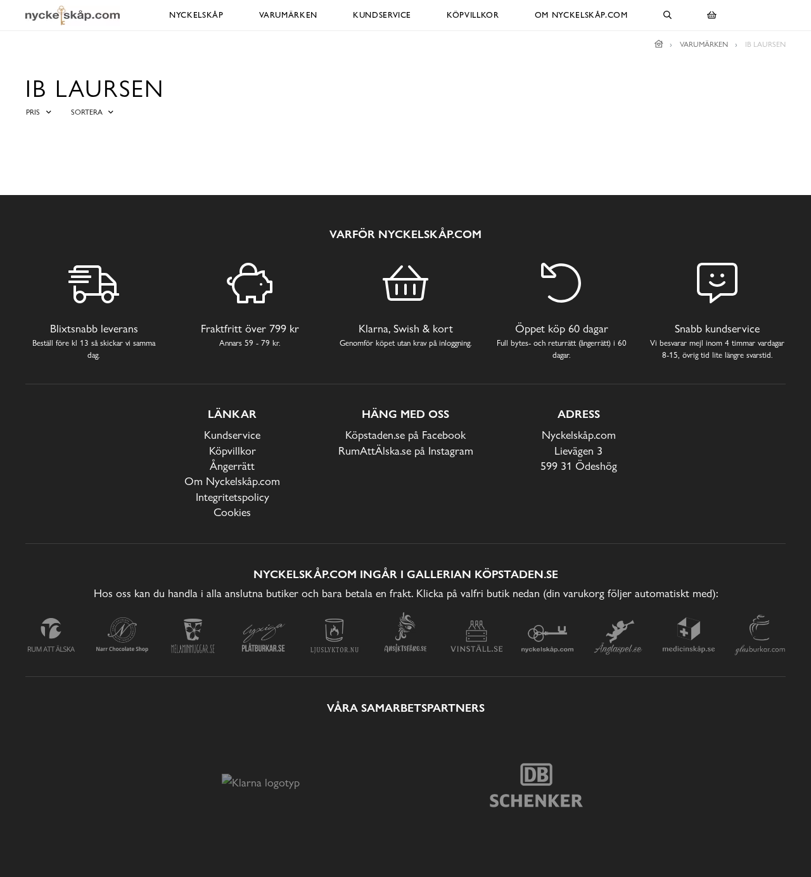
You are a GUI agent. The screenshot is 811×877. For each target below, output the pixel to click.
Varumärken (288, 15)
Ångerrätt (232, 465)
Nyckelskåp (196, 15)
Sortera (87, 112)
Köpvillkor (473, 15)
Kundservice (382, 15)
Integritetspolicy (232, 496)
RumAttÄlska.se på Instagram (405, 450)
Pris (33, 112)
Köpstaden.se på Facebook (405, 434)
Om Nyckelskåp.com (581, 15)
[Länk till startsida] (659, 44)
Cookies (232, 512)
